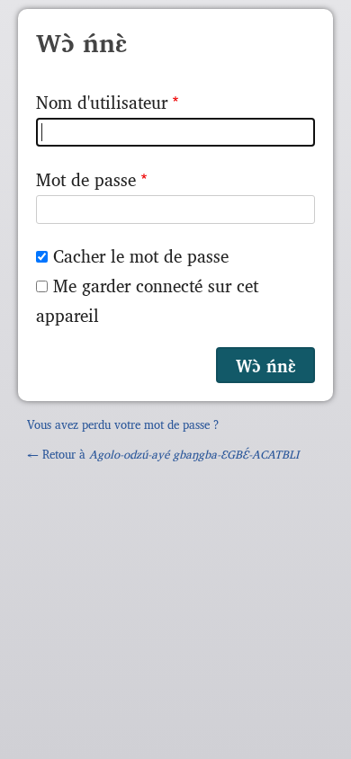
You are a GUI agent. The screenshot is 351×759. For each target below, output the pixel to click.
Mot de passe (86, 179)
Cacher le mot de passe (141, 255)
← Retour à (163, 453)
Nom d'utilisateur (101, 101)
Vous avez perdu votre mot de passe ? (123, 424)
